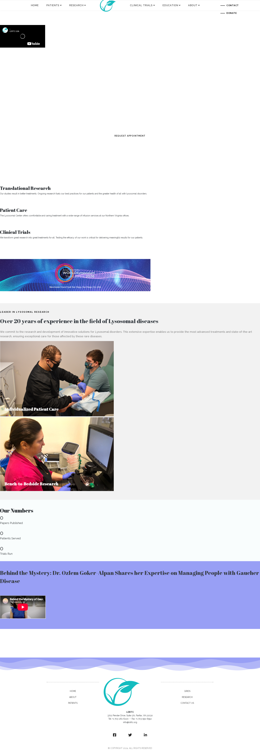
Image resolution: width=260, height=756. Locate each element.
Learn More (10, 245)
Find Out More (12, 201)
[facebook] (114, 735)
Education (170, 5)
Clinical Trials (141, 5)
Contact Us (187, 703)
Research (76, 5)
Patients (53, 5)
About (193, 5)
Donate (231, 13)
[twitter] (130, 735)
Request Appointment (17, 223)
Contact (232, 5)
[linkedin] (145, 735)
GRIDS (187, 691)
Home (35, 5)
